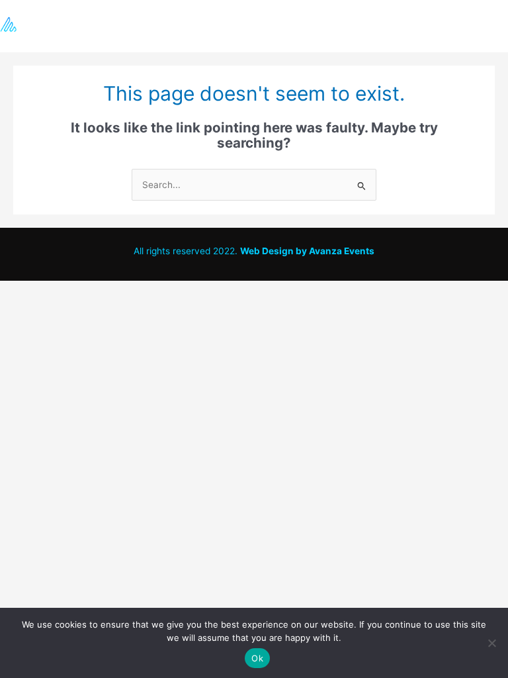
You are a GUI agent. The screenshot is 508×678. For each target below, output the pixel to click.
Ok (257, 658)
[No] (491, 643)
